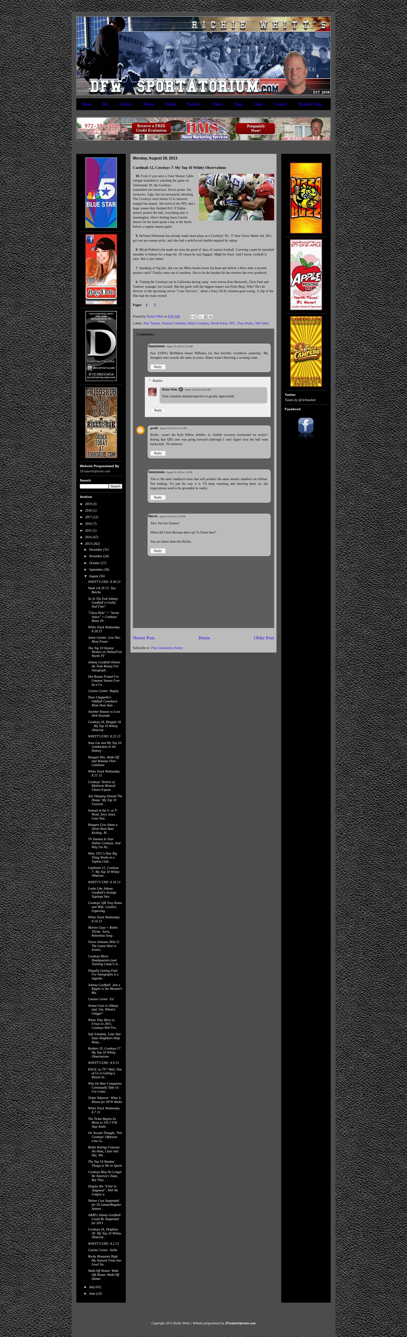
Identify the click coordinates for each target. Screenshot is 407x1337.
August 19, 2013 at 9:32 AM (198, 390)
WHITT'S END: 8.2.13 (103, 1243)
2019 (89, 504)
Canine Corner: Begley (103, 691)
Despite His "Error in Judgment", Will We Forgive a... (103, 1190)
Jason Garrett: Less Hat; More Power (104, 639)
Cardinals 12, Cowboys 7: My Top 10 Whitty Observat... (103, 872)
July (92, 1287)
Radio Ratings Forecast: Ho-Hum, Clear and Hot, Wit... (104, 1151)
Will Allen (262, 323)
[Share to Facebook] (206, 316)
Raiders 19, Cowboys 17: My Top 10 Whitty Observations (105, 1052)
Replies (157, 380)
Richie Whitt (169, 389)
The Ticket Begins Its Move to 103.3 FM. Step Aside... (103, 1123)
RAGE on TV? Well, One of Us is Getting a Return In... (105, 1073)
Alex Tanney (151, 323)
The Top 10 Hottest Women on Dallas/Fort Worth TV (105, 652)
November (96, 556)
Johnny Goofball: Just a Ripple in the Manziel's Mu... (105, 989)
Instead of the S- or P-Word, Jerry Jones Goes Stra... (103, 814)
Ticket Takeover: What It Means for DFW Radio (105, 1100)
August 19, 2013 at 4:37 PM (172, 516)
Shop (238, 104)
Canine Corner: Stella (102, 1250)
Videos (217, 104)
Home (86, 104)
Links (258, 104)
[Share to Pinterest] (210, 316)
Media (171, 104)
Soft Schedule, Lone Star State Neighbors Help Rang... (104, 1038)
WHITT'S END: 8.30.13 (104, 582)
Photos (148, 104)
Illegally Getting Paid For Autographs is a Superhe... (103, 974)
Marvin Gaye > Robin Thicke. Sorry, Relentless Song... (103, 931)
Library (125, 104)
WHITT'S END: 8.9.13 (103, 1063)
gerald (154, 428)
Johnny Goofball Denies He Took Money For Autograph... (104, 666)
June (92, 1293)
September (96, 569)
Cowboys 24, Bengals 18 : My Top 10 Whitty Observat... (104, 726)
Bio (105, 104)
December (96, 549)
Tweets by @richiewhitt (300, 400)
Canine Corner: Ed (101, 999)
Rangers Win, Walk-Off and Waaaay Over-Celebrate (103, 761)
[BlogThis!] (197, 316)
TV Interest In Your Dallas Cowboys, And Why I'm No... (104, 843)
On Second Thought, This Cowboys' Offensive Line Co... (105, 1137)
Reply (158, 367)
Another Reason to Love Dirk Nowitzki (104, 713)
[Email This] (192, 316)
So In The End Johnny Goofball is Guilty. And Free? (103, 603)
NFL (232, 323)
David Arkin (219, 323)
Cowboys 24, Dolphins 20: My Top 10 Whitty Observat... (104, 1233)
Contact (280, 104)
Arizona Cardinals (174, 323)
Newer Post (144, 637)
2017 (89, 517)
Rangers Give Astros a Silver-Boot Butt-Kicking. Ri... (103, 829)
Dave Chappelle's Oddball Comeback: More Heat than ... (103, 701)
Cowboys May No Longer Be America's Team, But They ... (105, 1176)
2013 (89, 543)
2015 (89, 530)
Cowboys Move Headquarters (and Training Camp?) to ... (105, 960)
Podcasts (194, 104)
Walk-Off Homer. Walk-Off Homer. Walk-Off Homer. (103, 1275)
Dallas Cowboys (198, 323)
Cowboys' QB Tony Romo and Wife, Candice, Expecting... (105, 907)
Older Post (264, 637)
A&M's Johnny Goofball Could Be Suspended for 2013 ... (104, 1219)
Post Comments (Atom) (167, 648)
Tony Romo (245, 323)
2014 (89, 537)
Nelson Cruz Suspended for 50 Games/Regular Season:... (104, 1204)
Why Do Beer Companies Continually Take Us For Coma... (105, 1087)
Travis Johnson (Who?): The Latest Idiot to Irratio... (104, 946)
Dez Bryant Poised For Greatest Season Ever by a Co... (104, 680)
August (94, 576)
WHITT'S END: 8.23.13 (104, 736)
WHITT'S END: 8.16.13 (104, 882)
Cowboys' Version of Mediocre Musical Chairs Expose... (101, 786)
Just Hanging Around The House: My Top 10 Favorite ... (105, 800)
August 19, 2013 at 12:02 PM (173, 428)
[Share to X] (201, 316)
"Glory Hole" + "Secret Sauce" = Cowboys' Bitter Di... (103, 617)
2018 (89, 510)
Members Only (310, 104)
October (95, 563)
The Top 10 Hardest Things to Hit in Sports (105, 1163)
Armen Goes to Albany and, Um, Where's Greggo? (103, 1009)
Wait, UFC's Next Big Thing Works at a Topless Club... (102, 857)
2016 (89, 523)
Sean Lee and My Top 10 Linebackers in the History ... (104, 747)
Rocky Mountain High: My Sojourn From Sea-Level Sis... (105, 1260)
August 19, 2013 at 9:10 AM (180, 346)
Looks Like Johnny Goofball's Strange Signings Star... (102, 892)
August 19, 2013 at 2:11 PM (179, 472)
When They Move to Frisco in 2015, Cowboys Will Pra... (103, 1024)
